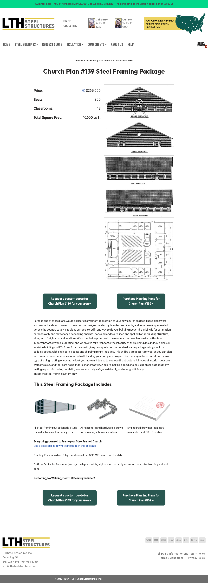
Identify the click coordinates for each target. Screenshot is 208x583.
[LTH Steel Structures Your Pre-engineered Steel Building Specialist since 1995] (28, 24)
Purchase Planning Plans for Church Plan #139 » (141, 301)
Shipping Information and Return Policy (181, 553)
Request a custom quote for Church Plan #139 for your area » (69, 301)
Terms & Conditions (171, 557)
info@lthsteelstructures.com (19, 566)
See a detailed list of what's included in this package (65, 445)
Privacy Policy (196, 557)
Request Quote (52, 44)
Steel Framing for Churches (98, 60)
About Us (117, 44)
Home (6, 44)
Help (131, 44)
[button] (37, 44)
